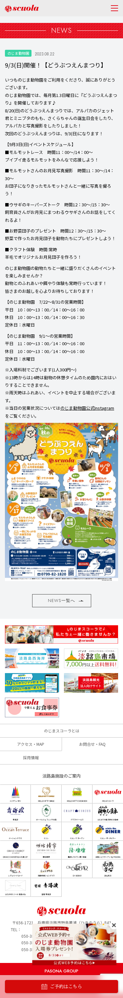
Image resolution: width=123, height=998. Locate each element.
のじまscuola (22, 8)
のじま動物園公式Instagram (87, 408)
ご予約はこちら (66, 986)
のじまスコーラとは (61, 730)
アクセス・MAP (30, 744)
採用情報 (31, 757)
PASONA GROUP (61, 971)
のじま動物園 (18, 53)
